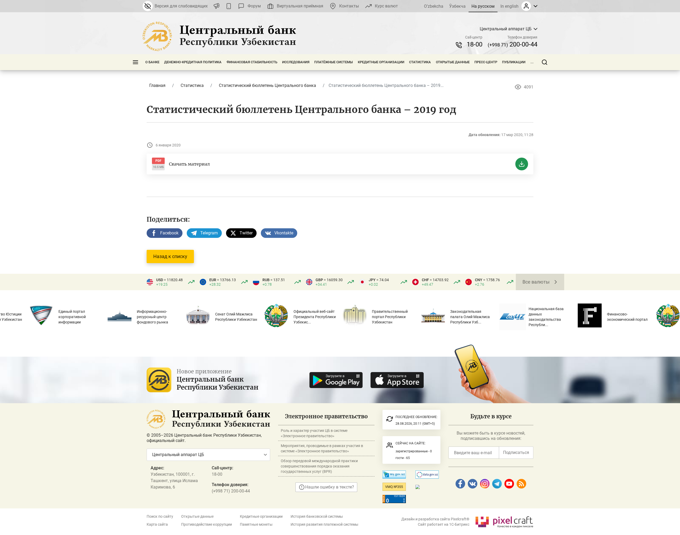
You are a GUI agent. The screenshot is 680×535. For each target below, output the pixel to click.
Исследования (295, 62)
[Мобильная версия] (229, 6)
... (532, 62)
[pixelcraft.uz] (504, 521)
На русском (483, 6)
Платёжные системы (333, 62)
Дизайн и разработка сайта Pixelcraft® (435, 519)
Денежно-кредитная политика (193, 62)
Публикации (513, 62)
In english (509, 6)
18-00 (474, 44)
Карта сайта (157, 524)
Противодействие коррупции (206, 524)
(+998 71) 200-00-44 (231, 491)
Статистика (420, 62)
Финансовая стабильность (252, 62)
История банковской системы (317, 516)
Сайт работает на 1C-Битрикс (443, 524)
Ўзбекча (457, 6)
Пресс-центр (485, 62)
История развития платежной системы (324, 524)
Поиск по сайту (160, 516)
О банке (152, 62)
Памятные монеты (256, 524)
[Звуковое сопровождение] (216, 6)
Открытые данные (453, 62)
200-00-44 (512, 44)
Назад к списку (170, 256)
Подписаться (516, 452)
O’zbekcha (433, 6)
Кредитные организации (381, 62)
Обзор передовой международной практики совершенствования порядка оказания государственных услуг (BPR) (319, 466)
